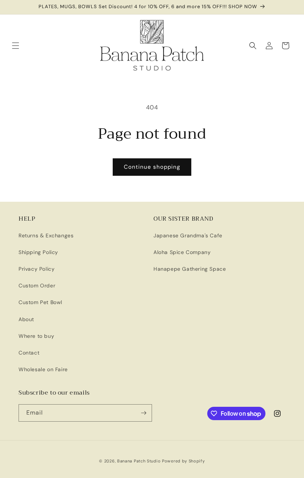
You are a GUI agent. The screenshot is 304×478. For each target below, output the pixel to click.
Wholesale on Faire (43, 369)
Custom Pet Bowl (40, 302)
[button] (15, 45)
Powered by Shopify (183, 461)
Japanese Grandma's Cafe (187, 235)
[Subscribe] (143, 413)
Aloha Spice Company (182, 252)
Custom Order (37, 285)
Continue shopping (152, 167)
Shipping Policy (38, 252)
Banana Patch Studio (139, 461)
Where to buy (36, 336)
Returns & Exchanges (46, 235)
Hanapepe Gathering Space (189, 269)
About (26, 319)
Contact (29, 352)
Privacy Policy (36, 269)
